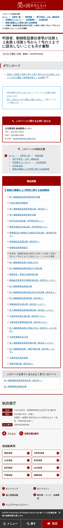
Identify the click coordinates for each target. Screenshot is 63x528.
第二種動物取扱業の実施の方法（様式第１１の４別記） (33, 329)
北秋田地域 (39, 453)
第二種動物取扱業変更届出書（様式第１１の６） (32, 310)
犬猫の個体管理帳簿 (18, 203)
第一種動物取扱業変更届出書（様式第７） (28, 209)
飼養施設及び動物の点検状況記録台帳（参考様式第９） (33, 234)
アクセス (11, 433)
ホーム (4, 17)
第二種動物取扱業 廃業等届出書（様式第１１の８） (32, 350)
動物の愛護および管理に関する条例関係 (21, 23)
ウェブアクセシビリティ (17, 505)
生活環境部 (30, 20)
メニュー (12, 523)
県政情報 (28, 17)
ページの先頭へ (58, 515)
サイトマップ (12, 489)
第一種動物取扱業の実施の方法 (23, 262)
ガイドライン (43, 489)
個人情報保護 (12, 495)
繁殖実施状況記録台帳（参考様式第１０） (28, 227)
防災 (55, 523)
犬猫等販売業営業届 (18, 358)
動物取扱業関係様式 (18, 247)
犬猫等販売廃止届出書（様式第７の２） (27, 316)
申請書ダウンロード (13, 20)
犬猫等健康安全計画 (18, 337)
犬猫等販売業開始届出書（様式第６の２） (28, 322)
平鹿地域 (8, 475)
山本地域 (8, 460)
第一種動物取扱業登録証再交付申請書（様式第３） (33, 292)
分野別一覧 (16, 17)
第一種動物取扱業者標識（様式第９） (26, 298)
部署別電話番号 (31, 433)
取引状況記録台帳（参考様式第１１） (26, 221)
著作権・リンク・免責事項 (48, 497)
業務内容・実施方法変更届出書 (23, 274)
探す (33, 523)
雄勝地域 (38, 475)
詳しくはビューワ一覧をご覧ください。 (25, 99)
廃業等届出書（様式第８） (21, 363)
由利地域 (8, 468)
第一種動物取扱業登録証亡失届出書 (25, 268)
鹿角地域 (8, 453)
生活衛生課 (43, 20)
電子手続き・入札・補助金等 (47, 17)
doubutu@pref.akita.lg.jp (24, 138)
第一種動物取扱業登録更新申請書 (24, 197)
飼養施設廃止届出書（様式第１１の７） (27, 304)
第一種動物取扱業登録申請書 (22, 215)
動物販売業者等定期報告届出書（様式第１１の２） (33, 280)
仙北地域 (38, 468)
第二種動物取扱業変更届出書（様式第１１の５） (32, 343)
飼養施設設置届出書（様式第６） (24, 241)
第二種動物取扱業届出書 (20, 286)
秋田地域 (38, 460)
